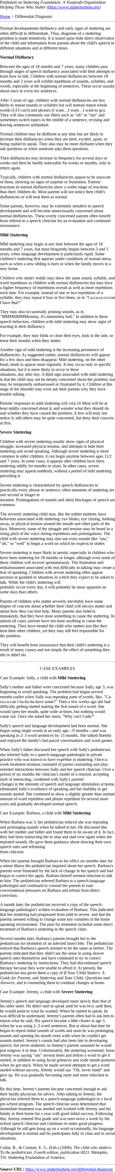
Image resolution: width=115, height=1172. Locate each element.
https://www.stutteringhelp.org (73, 7)
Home (5, 16)
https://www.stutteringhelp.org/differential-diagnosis (69, 1169)
